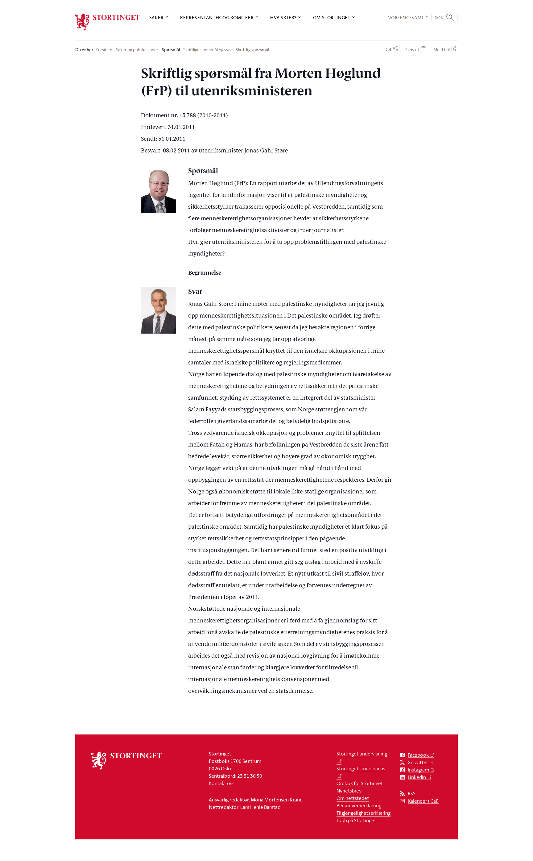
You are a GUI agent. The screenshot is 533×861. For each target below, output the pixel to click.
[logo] (107, 22)
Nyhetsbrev (349, 790)
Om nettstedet (353, 798)
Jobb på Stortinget (356, 820)
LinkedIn (417, 777)
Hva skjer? (283, 17)
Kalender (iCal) (423, 801)
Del (387, 49)
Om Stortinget (331, 17)
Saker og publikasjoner (137, 50)
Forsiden (104, 50)
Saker (156, 17)
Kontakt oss (221, 783)
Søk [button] (439, 17)
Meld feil (441, 49)
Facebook (418, 755)
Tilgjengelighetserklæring (363, 812)
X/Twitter (418, 762)
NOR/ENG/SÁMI (405, 17)
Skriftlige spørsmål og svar (207, 50)
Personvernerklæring (359, 805)
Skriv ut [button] (412, 49)
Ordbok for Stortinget (360, 783)
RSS (411, 793)
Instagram (418, 769)
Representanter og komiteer (217, 17)
